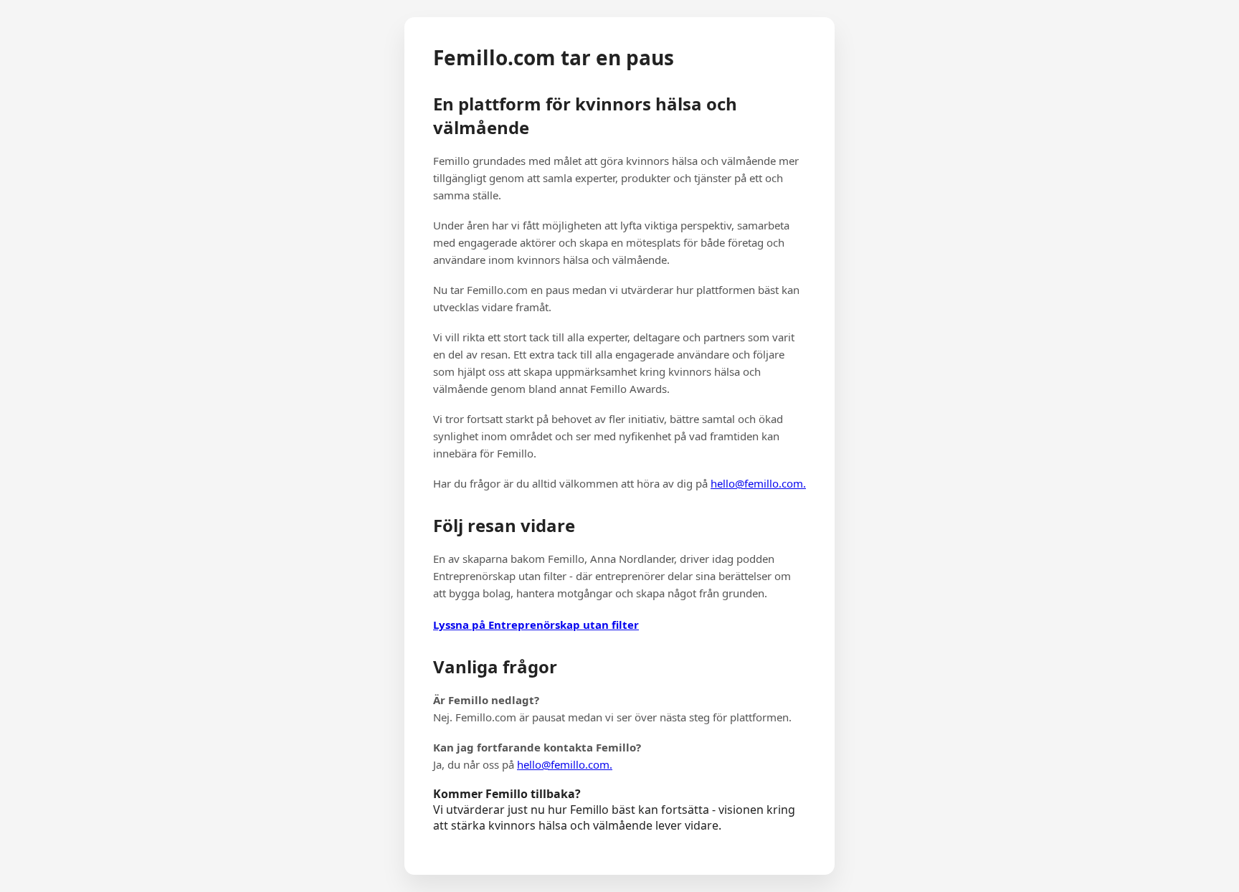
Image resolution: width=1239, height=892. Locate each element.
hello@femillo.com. (758, 483)
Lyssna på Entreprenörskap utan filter (536, 624)
